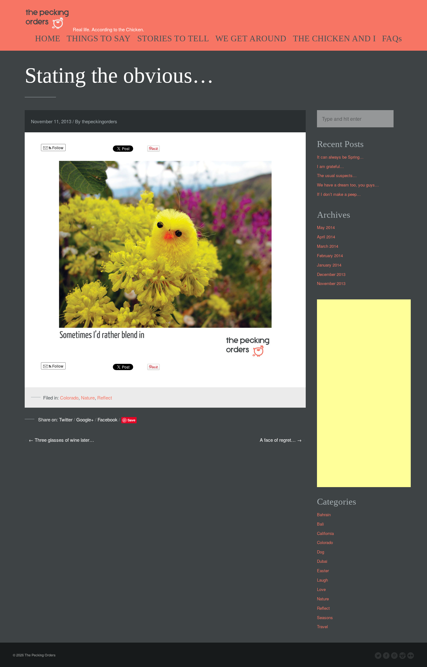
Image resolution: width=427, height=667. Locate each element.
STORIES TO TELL (173, 38)
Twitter (66, 419)
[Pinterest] (394, 655)
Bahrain (324, 514)
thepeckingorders (99, 121)
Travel (322, 626)
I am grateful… (330, 166)
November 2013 (331, 283)
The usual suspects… (337, 175)
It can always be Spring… (340, 157)
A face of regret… (278, 439)
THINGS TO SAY (99, 38)
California (325, 533)
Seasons (325, 617)
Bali (320, 524)
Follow (57, 147)
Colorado (69, 397)
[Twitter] (378, 655)
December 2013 (331, 274)
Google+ (85, 419)
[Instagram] (402, 655)
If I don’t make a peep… (339, 194)
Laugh (322, 580)
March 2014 (327, 246)
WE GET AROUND (250, 38)
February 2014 (330, 255)
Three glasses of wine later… (64, 439)
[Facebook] (386, 655)
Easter (323, 570)
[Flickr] (410, 655)
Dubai (322, 561)
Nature (88, 397)
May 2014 (326, 227)
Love (321, 589)
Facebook (108, 419)
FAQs (392, 38)
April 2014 (326, 237)
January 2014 (329, 265)
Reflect (104, 397)
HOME (47, 38)
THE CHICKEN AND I (334, 38)
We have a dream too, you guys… (348, 185)
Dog (320, 552)
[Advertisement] (364, 393)
